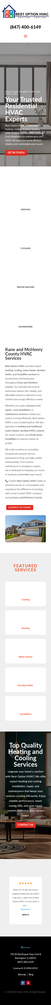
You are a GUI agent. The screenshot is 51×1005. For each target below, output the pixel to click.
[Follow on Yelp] (28, 983)
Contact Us (25, 825)
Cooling (26, 248)
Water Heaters (25, 287)
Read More (25, 909)
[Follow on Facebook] (23, 983)
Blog (31, 974)
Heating (25, 209)
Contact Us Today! (19, 507)
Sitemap (22, 974)
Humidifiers (25, 327)
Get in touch (16, 153)
